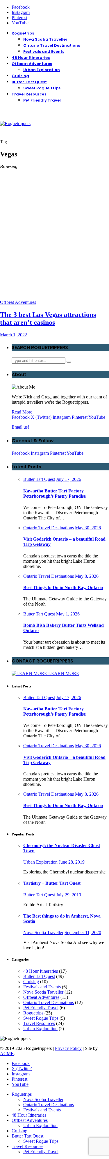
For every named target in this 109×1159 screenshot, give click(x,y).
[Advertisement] (54, 242)
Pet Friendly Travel (42, 100)
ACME (7, 1053)
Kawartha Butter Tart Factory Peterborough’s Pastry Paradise (54, 493)
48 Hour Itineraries (31, 57)
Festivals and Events (43, 51)
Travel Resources (29, 94)
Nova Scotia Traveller (45, 39)
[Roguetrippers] (15, 123)
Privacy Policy (68, 1048)
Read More (22, 411)
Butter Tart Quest (29, 82)
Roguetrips (23, 33)
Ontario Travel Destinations (51, 45)
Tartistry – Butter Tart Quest (52, 883)
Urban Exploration (41, 70)
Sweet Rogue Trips (41, 88)
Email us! (20, 427)
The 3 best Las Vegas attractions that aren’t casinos (48, 318)
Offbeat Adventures (32, 63)
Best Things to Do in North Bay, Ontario (63, 587)
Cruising (20, 76)
